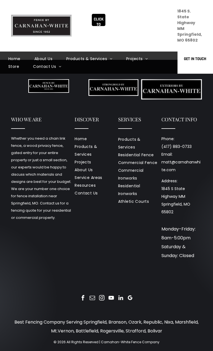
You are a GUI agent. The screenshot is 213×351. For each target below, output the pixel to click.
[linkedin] (120, 298)
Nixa (168, 322)
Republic (152, 322)
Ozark (134, 322)
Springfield (94, 322)
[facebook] (83, 298)
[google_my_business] (130, 298)
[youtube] (111, 298)
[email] (92, 298)
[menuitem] (21, 59)
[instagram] (102, 298)
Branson (117, 322)
